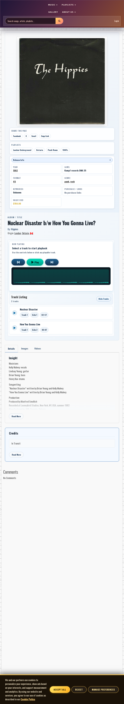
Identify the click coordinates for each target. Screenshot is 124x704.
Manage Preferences (103, 689)
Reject (79, 689)
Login (116, 20)
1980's (65, 150)
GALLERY (53, 12)
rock (72, 181)
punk (66, 181)
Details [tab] (11, 348)
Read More (16, 416)
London (17, 233)
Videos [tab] (37, 348)
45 (14, 181)
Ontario (39, 150)
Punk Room (53, 150)
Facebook (17, 136)
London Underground (22, 150)
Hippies (14, 229)
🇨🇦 (31, 233)
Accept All (60, 689)
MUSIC (52, 5)
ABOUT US (68, 12)
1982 (15, 170)
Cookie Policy (28, 699)
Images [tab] (24, 348)
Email (33, 136)
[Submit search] (59, 21)
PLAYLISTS (68, 5)
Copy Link (45, 136)
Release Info (62, 160)
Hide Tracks (103, 298)
